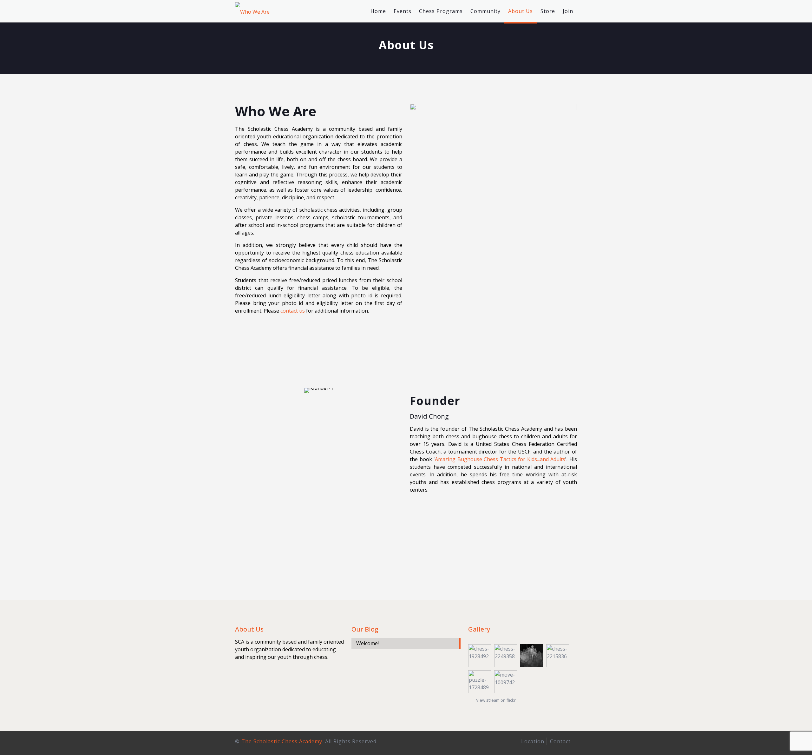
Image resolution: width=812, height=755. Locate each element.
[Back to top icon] (781, 742)
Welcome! (367, 643)
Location (532, 741)
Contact (560, 741)
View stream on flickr (496, 700)
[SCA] (252, 11)
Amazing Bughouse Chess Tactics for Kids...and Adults (500, 459)
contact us (292, 310)
